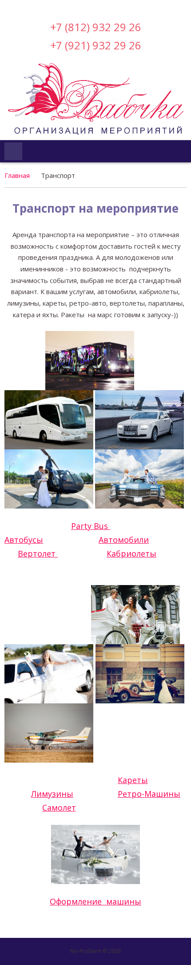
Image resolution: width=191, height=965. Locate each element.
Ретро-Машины (149, 793)
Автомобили (124, 539)
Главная (17, 175)
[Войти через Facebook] (88, 6)
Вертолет (38, 553)
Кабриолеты (131, 553)
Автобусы (23, 539)
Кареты (133, 780)
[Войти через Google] (118, 6)
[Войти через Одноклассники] (133, 6)
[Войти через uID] (57, 6)
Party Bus (90, 526)
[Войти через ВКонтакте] (73, 6)
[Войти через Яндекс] (103, 6)
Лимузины (52, 793)
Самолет (59, 807)
